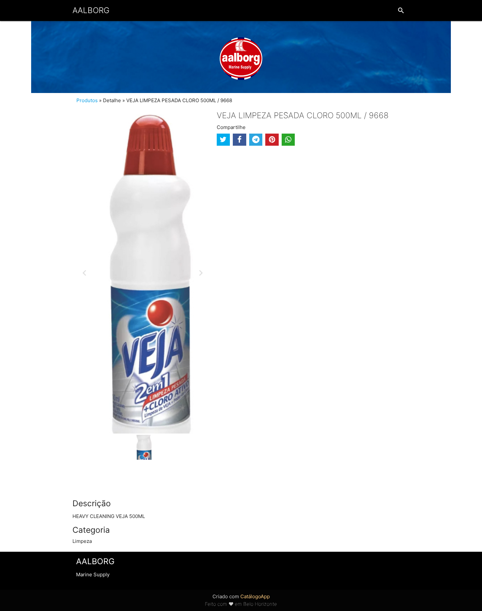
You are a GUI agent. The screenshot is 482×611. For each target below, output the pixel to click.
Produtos (87, 100)
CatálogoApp (255, 596)
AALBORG (91, 10)
